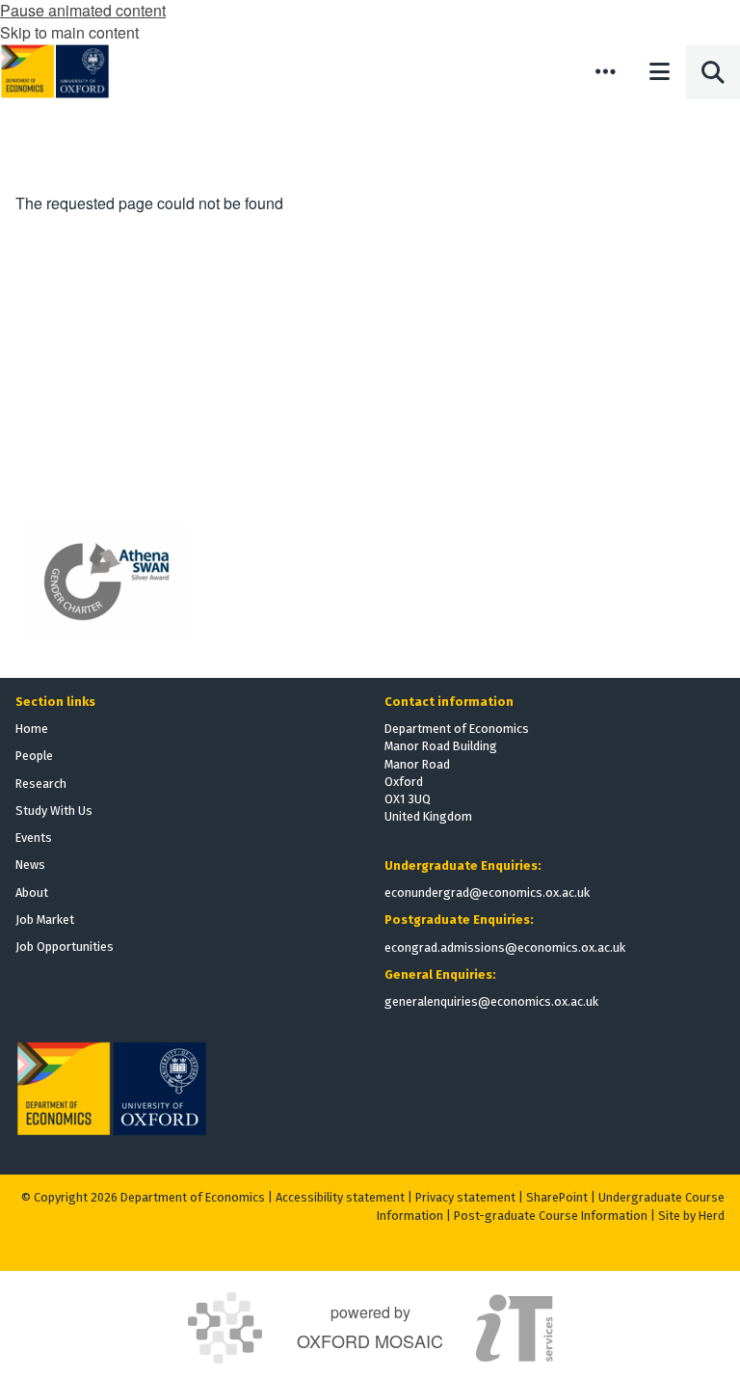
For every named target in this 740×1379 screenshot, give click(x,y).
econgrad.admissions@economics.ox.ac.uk (504, 947)
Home (31, 728)
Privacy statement (465, 1197)
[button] (605, 71)
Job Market (44, 919)
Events (33, 837)
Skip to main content (69, 32)
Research (40, 783)
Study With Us (53, 810)
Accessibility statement (340, 1197)
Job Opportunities (64, 946)
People (34, 755)
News (30, 864)
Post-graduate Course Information (551, 1215)
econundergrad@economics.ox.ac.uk (487, 892)
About (31, 892)
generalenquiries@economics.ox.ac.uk (491, 1001)
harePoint (561, 1197)
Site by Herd (691, 1215)
